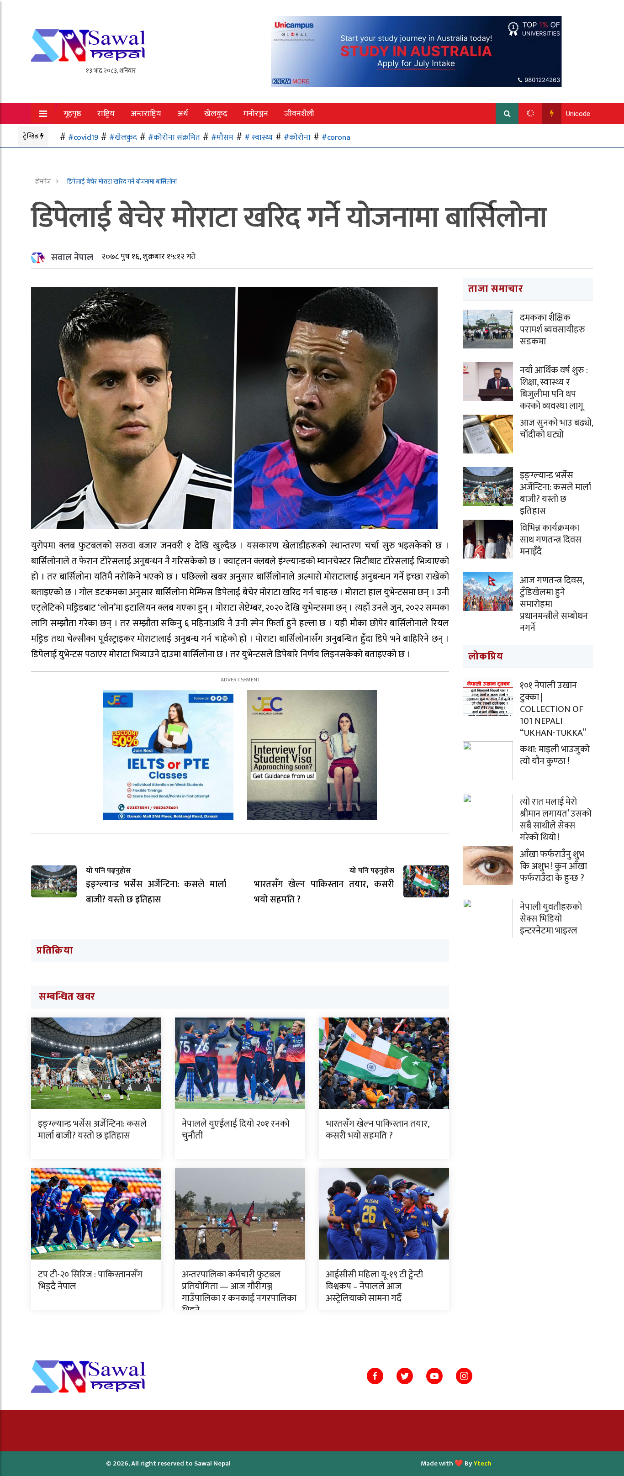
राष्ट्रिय (106, 114)
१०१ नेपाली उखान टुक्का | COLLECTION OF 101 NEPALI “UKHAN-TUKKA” (553, 709)
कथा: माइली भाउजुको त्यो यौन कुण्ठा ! (555, 755)
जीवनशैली (299, 114)
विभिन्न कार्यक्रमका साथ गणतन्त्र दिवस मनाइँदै (551, 539)
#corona (336, 137)
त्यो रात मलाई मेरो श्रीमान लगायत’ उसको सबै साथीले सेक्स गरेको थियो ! (556, 819)
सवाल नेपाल (72, 257)
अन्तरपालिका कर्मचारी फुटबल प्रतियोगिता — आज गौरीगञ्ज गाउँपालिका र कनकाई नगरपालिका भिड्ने (239, 1292)
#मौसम (222, 137)
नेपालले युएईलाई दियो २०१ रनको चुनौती (236, 1130)
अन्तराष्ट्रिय (146, 114)
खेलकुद (215, 114)
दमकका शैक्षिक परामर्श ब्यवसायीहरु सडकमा (552, 329)
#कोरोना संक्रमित (174, 137)
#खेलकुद (123, 137)
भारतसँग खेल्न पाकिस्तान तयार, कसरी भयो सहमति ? (377, 1130)
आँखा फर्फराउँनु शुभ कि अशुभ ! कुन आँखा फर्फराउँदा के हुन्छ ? (553, 866)
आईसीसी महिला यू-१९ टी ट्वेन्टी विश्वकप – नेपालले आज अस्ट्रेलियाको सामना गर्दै (374, 1286)
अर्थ (182, 114)
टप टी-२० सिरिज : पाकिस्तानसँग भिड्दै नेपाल (90, 1280)
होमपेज (43, 181)
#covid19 (83, 137)
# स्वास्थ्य (258, 137)
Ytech (483, 1463)
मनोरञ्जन (255, 114)
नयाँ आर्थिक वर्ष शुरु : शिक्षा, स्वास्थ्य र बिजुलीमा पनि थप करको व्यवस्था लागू (554, 388)
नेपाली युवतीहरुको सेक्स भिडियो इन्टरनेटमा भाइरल (551, 918)
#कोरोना (297, 137)
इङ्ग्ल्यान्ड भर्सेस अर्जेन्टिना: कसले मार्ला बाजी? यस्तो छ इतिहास (92, 1130)
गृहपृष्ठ (72, 114)
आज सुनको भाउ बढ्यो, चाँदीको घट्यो (556, 429)
